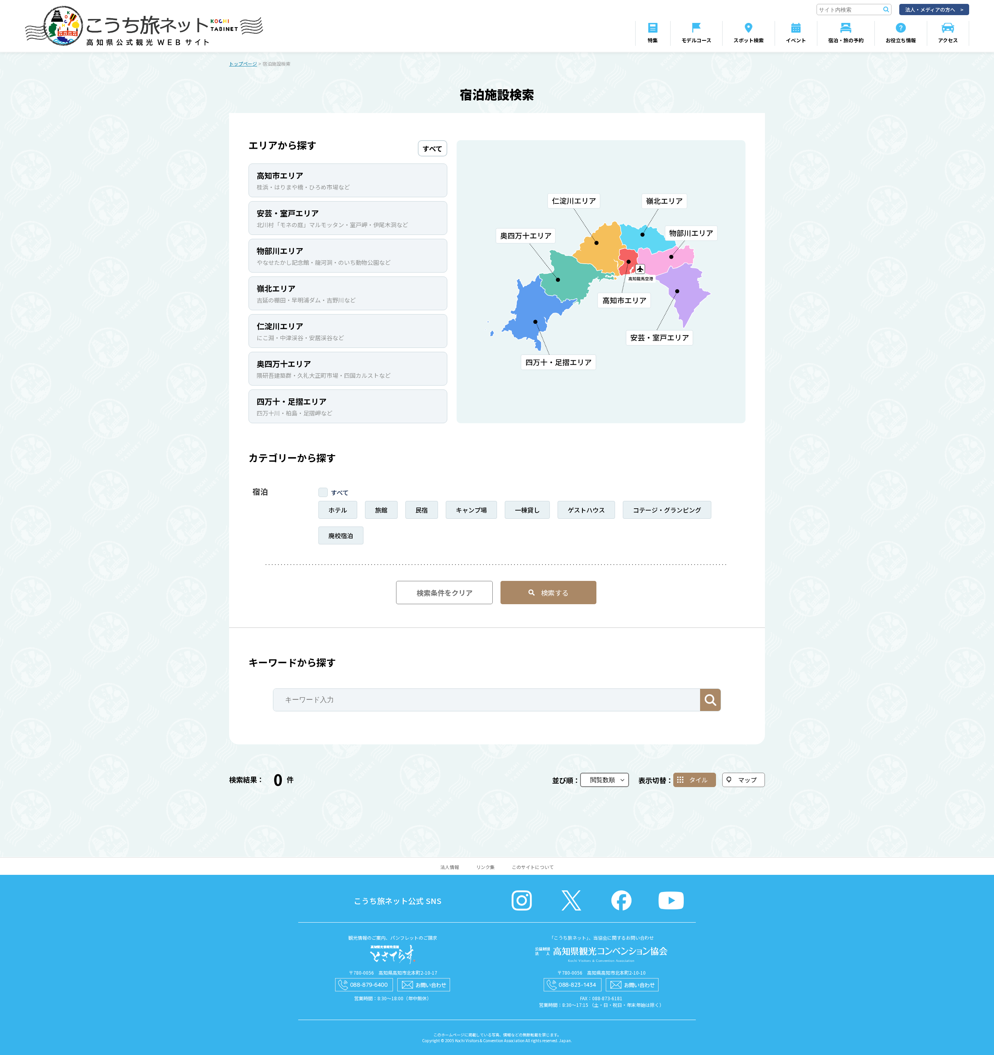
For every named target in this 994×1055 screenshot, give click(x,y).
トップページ (243, 63)
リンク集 (485, 867)
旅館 (381, 509)
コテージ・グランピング (667, 509)
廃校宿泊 (340, 535)
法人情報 (449, 867)
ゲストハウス (586, 509)
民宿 (421, 509)
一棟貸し (527, 509)
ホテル (337, 509)
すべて (340, 492)
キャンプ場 (471, 509)
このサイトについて (533, 867)
